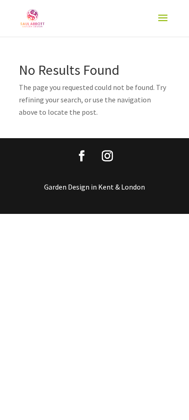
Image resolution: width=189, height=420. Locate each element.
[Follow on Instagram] (107, 156)
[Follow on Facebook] (82, 156)
